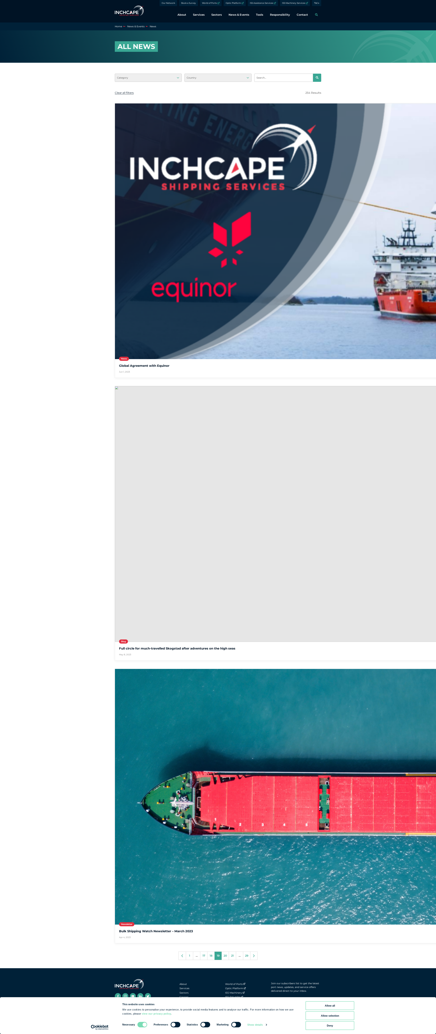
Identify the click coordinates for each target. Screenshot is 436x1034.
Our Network (168, 3)
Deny (330, 1025)
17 (204, 955)
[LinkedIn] (140, 996)
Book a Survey (188, 3)
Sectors (184, 992)
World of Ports (209, 3)
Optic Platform (233, 3)
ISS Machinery (233, 992)
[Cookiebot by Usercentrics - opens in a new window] (100, 1027)
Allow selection (330, 1015)
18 (211, 955)
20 (225, 955)
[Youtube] (133, 996)
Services (184, 988)
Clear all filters (124, 92)
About (183, 984)
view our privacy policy (156, 1013)
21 (232, 955)
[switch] (175, 1024)
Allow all (330, 1005)
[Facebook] (118, 996)
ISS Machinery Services (293, 3)
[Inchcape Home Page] (129, 11)
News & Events (136, 26)
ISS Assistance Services (261, 3)
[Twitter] (148, 996)
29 (246, 955)
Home (118, 26)
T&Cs (316, 3)
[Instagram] (125, 996)
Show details (255, 1024)
